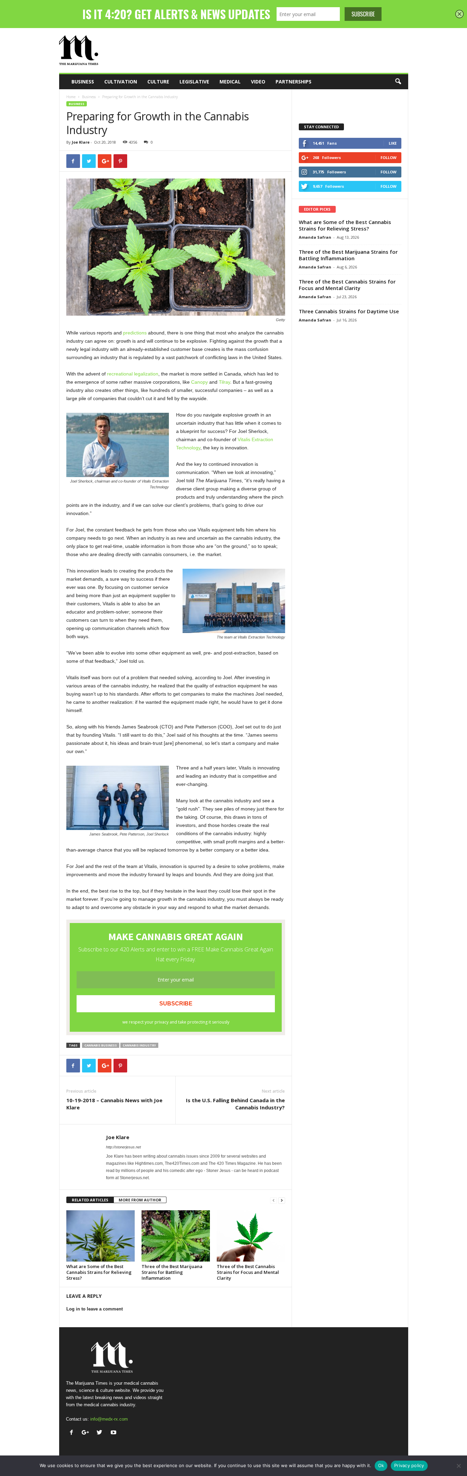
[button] (397, 81)
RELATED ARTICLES (90, 1199)
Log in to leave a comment (94, 1309)
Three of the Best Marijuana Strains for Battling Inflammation (172, 1272)
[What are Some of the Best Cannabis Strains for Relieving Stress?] (100, 1236)
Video (258, 81)
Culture (158, 81)
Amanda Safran (315, 237)
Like (393, 143)
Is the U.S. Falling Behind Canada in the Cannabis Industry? (235, 1104)
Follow (389, 157)
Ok (381, 1465)
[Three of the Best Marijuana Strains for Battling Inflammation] (176, 1236)
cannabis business (100, 1045)
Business (82, 81)
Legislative (194, 81)
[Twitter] (101, 1433)
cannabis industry (139, 1045)
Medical (230, 81)
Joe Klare (81, 142)
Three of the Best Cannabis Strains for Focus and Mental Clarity (248, 1272)
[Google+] (87, 1433)
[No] (458, 1465)
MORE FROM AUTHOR (140, 1199)
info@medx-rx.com (109, 1419)
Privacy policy (409, 1465)
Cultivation (120, 81)
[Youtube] (114, 1433)
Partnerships (293, 81)
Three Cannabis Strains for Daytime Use (349, 311)
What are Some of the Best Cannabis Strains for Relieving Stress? (99, 1272)
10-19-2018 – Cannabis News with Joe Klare (114, 1104)
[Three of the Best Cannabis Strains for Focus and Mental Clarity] (251, 1236)
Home (71, 96)
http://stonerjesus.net (123, 1147)
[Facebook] (73, 1433)
